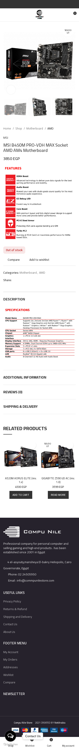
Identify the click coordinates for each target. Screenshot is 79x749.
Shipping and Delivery (17, 617)
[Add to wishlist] (32, 445)
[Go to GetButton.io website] (11, 744)
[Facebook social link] (29, 4)
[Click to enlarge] (11, 89)
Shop (19, 128)
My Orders (10, 659)
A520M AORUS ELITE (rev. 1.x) (21, 480)
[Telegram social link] (49, 4)
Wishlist (8, 675)
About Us (9, 632)
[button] (20, 495)
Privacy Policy (12, 601)
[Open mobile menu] (5, 15)
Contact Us (10, 624)
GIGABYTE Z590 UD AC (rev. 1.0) (58, 480)
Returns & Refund (15, 609)
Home (7, 128)
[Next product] (73, 128)
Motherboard (35, 128)
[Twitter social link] (34, 4)
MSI (5, 137)
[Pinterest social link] (39, 4)
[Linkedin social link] (44, 4)
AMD (50, 128)
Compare (9, 682)
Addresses (10, 667)
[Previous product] (65, 128)
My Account (10, 652)
